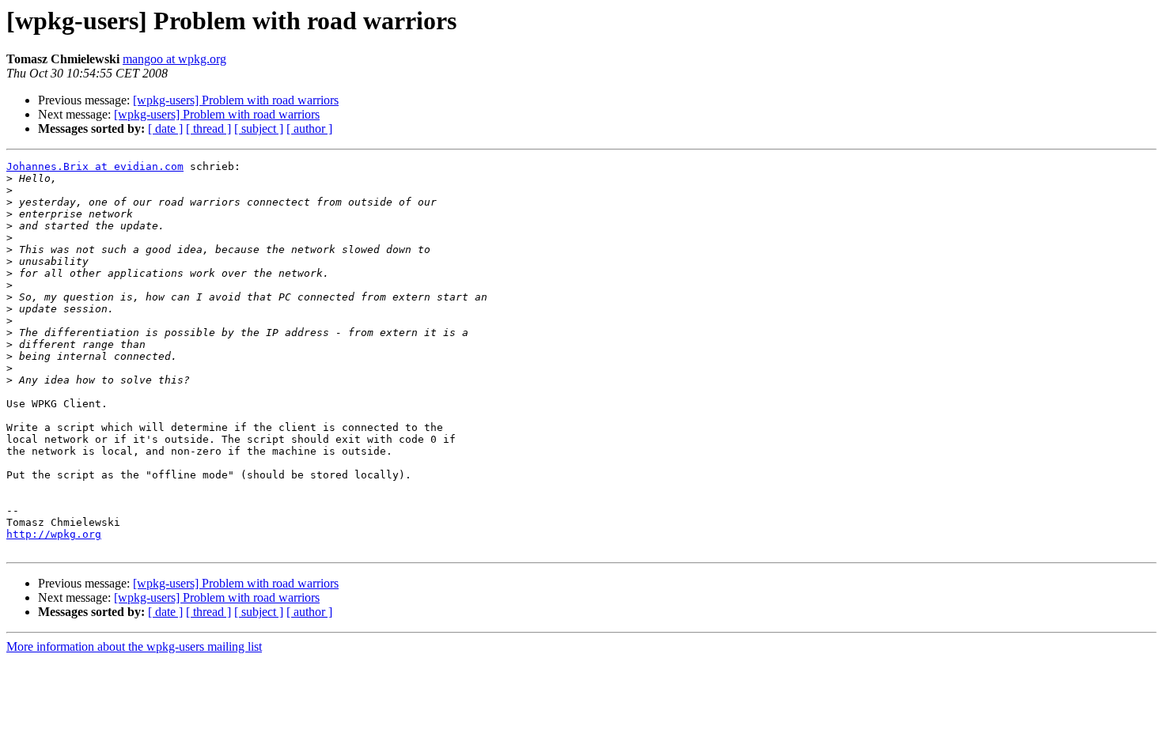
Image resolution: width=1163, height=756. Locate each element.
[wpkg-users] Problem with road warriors (236, 100)
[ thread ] (208, 128)
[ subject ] (258, 128)
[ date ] (165, 128)
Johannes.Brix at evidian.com (95, 166)
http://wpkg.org (53, 534)
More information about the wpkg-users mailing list (134, 646)
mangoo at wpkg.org (174, 59)
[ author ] (309, 128)
